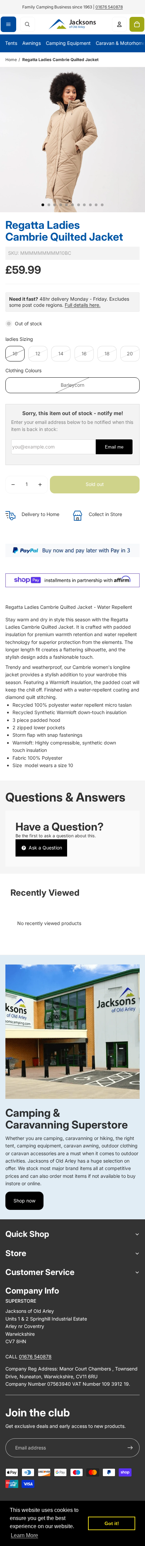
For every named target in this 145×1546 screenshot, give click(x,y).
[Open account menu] (119, 24)
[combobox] (27, 24)
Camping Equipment (68, 43)
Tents (11, 43)
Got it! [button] (112, 1523)
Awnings (31, 43)
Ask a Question (44, 847)
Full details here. (82, 305)
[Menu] (8, 24)
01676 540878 (109, 6)
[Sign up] (130, 1447)
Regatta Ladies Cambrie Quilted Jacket (60, 59)
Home (11, 59)
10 (96, 205)
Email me (114, 447)
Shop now (24, 1200)
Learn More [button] (24, 1535)
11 (102, 205)
